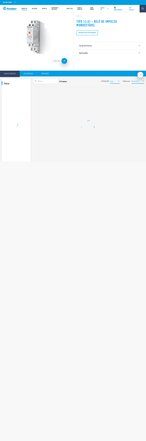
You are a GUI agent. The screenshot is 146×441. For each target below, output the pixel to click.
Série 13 (78, 16)
